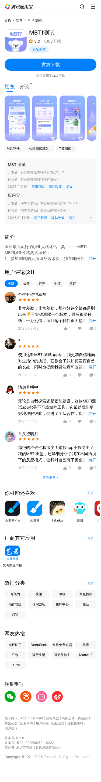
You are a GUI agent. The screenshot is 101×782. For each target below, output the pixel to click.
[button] (19, 6)
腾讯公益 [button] (11, 723)
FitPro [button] (15, 665)
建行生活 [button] (38, 655)
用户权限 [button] (42, 723)
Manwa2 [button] (86, 655)
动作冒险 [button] (15, 604)
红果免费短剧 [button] (62, 645)
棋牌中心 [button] (62, 604)
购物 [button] (15, 614)
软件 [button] (19, 20)
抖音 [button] (86, 645)
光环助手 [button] (15, 645)
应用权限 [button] (38, 187)
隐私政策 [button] (55, 187)
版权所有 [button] (26, 723)
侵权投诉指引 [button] (77, 723)
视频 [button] (39, 594)
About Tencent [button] (31, 718)
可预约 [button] (15, 594)
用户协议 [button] (11, 728)
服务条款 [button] (52, 718)
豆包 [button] (15, 655)
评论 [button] (24, 86)
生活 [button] (86, 604)
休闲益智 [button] (38, 604)
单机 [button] (62, 594)
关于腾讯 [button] (11, 718)
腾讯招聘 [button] (84, 718)
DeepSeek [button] (39, 645)
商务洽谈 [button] (68, 718)
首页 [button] (8, 20)
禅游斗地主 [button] (62, 655)
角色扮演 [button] (85, 594)
